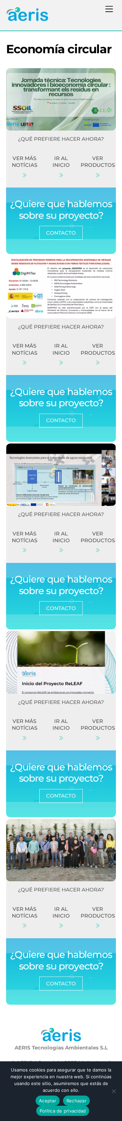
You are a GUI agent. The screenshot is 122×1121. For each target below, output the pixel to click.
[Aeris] (27, 18)
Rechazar (76, 1100)
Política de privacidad (63, 1111)
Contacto (61, 233)
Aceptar (47, 1100)
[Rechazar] (113, 1091)
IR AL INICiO (61, 161)
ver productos (97, 161)
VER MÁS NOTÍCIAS (24, 161)
